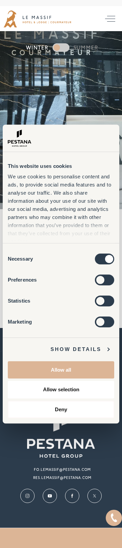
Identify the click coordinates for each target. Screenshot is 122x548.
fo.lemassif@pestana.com (62, 469)
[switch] (104, 280)
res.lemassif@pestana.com (62, 478)
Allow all (61, 370)
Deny (61, 409)
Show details (75, 349)
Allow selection (61, 389)
